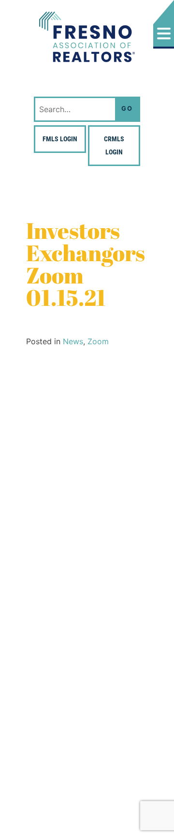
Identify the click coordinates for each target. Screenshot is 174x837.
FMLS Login (60, 139)
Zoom (98, 341)
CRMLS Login (114, 145)
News (73, 341)
